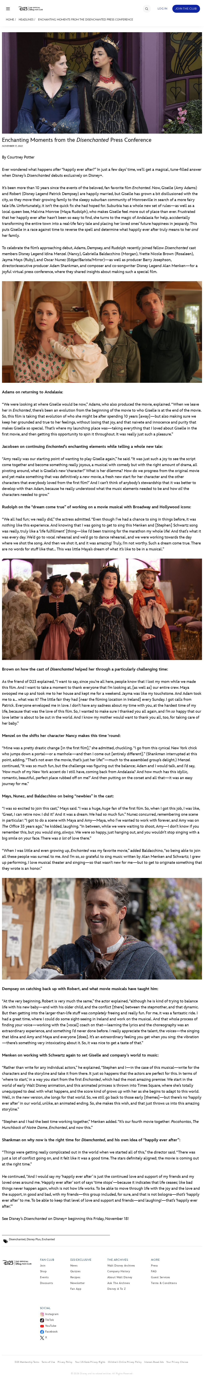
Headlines (26, 19)
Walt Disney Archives (121, 1265)
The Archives (117, 1260)
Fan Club (47, 1260)
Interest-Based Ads (154, 1362)
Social (45, 1308)
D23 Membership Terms (27, 1362)
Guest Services (160, 1277)
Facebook (51, 1331)
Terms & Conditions (164, 1283)
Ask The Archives (118, 1283)
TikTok (49, 1320)
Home (10, 19)
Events (44, 1277)
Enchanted (48, 1239)
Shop (43, 1271)
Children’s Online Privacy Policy (125, 1362)
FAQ (154, 1271)
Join (43, 1265)
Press (154, 1265)
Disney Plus (34, 1239)
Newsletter (77, 1283)
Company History (118, 1271)
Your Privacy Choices (177, 1362)
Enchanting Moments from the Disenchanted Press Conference (85, 19)
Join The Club (186, 9)
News (74, 1265)
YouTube (50, 1326)
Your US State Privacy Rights (90, 1362)
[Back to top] (196, 1373)
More (155, 1260)
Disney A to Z (116, 1289)
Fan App (75, 1289)
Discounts (46, 1283)
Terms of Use (48, 1362)
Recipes (75, 1277)
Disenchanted (17, 1239)
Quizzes (75, 1271)
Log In (163, 9)
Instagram (52, 1314)
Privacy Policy (65, 1362)
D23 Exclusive (80, 1260)
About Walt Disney (119, 1277)
